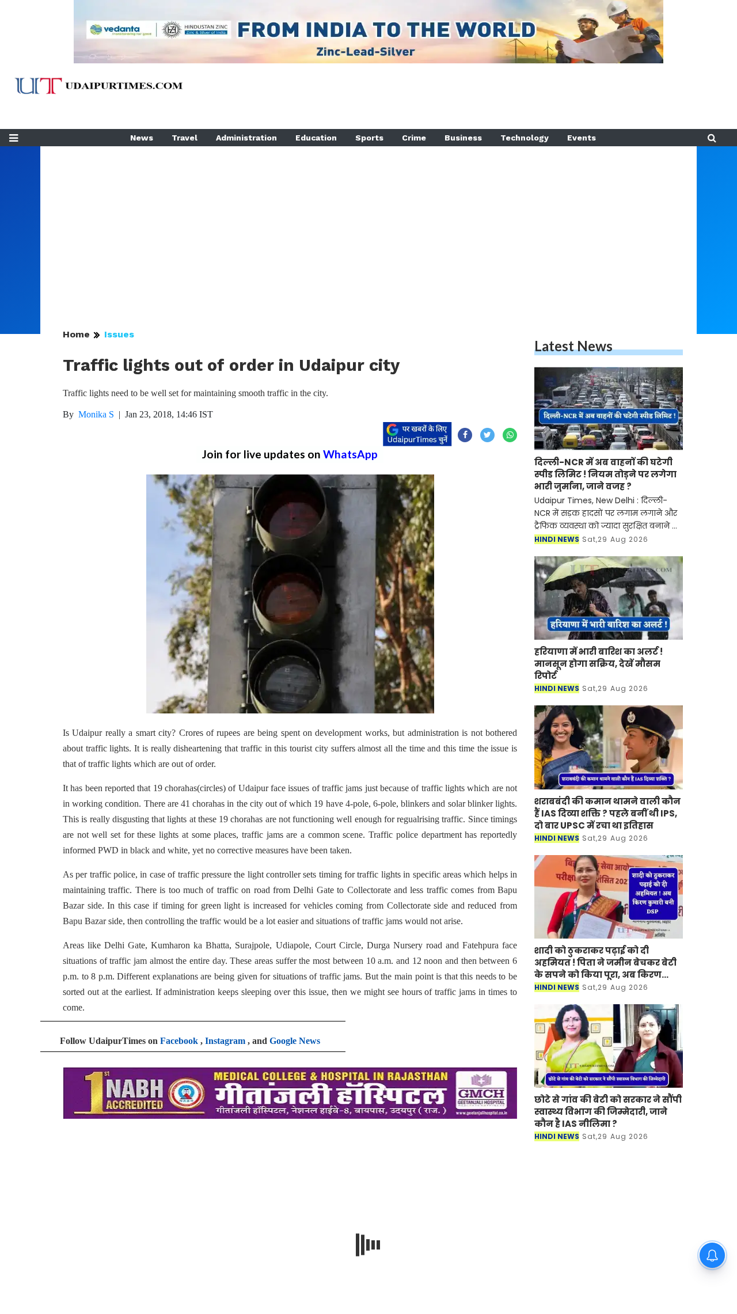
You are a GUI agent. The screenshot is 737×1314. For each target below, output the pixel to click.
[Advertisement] (368, 226)
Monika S (96, 414)
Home (76, 334)
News (141, 137)
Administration (246, 137)
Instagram (225, 1041)
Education (316, 137)
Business (463, 137)
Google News (294, 1041)
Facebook (179, 1041)
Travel (184, 137)
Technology (524, 137)
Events (581, 137)
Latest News (573, 345)
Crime (414, 137)
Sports (369, 137)
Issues (119, 334)
